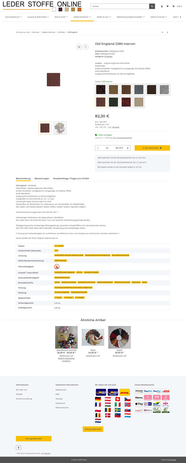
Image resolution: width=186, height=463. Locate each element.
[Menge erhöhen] (127, 147)
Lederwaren (136, 282)
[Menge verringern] (98, 147)
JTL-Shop (173, 460)
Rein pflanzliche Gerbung (120, 255)
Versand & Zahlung (24, 399)
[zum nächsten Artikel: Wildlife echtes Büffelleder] (167, 32)
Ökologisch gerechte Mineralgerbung (97, 255)
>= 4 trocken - (68, 297)
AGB (57, 394)
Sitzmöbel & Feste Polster (86, 282)
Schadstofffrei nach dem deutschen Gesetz (69, 255)
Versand (115, 127)
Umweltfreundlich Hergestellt (64, 272)
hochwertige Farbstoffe (79, 292)
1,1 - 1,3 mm (59, 246)
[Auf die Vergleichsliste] (79, 47)
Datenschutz (61, 390)
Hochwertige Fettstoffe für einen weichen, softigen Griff (73, 287)
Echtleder (108, 56)
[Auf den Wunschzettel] (85, 47)
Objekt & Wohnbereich (104, 282)
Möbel (144, 282)
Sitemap (59, 399)
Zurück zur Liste (24, 32)
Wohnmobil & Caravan (122, 282)
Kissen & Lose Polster (69, 282)
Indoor (57, 282)
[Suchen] (152, 6)
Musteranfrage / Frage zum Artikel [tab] (71, 178)
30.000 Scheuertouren (62, 277)
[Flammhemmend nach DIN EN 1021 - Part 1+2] (56, 266)
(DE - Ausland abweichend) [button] (122, 138)
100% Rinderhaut (60, 260)
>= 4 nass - (58, 297)
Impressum (60, 403)
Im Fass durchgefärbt (62, 292)
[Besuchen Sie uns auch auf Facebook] (18, 447)
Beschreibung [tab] (23, 178)
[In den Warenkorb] (18, 40)
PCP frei (79, 272)
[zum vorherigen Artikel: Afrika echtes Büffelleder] (162, 32)
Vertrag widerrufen (93, 429)
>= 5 (56, 250)
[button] (162, 6)
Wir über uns (21, 390)
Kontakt (19, 394)
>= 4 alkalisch (79, 297)
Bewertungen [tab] (42, 178)
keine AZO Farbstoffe (91, 272)
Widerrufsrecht (62, 407)
